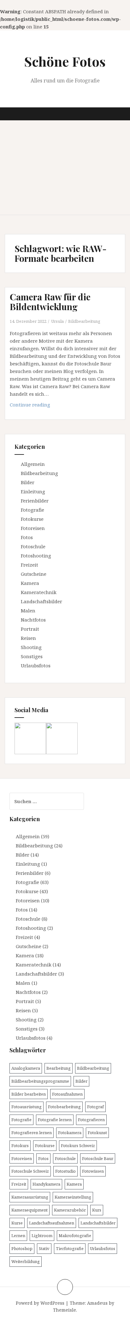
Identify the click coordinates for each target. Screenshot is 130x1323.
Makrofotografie (75, 1235)
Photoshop (21, 1248)
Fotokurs (20, 1145)
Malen (28, 610)
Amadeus (97, 1303)
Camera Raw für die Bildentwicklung (50, 301)
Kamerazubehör (70, 1210)
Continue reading (49, 406)
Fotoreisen (33, 528)
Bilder (27, 482)
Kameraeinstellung (73, 1197)
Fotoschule (33, 546)
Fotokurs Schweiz (78, 1145)
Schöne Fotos (65, 61)
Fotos (27, 537)
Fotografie (32, 510)
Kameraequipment (29, 1210)
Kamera (30, 583)
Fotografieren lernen (31, 1132)
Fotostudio (65, 1171)
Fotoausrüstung (26, 1107)
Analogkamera (25, 1068)
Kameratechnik (38, 592)
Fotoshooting (36, 555)
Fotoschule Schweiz (30, 1171)
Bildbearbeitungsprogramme (40, 1081)
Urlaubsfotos (35, 665)
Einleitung (33, 491)
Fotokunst (97, 1132)
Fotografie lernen (55, 1119)
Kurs (96, 1210)
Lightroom (42, 1235)
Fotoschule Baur (97, 1158)
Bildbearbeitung (84, 321)
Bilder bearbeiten (28, 1094)
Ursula (57, 321)
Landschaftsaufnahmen (51, 1223)
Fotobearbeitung (64, 1107)
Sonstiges (32, 656)
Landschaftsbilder (41, 601)
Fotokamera (69, 1132)
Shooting (31, 647)
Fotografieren (91, 1119)
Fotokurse (32, 519)
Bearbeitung (58, 1068)
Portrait (30, 629)
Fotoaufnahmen (67, 1094)
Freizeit (29, 565)
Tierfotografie (70, 1248)
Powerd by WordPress (40, 1303)
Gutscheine (33, 574)
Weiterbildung (25, 1261)
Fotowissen (93, 1171)
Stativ (44, 1248)
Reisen (28, 638)
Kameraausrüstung (29, 1197)
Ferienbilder (35, 500)
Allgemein (33, 464)
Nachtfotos (33, 619)
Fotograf (95, 1107)
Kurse (17, 1223)
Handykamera (46, 1184)
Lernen (18, 1235)
